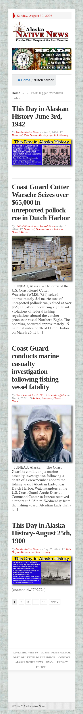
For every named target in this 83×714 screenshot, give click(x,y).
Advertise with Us (25, 652)
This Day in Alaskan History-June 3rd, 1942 (40, 116)
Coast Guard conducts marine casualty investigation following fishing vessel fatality (35, 367)
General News (44, 229)
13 (43, 602)
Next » (54, 602)
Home (25, 80)
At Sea (36, 398)
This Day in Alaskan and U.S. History (46, 135)
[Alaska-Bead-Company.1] (41, 58)
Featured (17, 135)
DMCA (50, 662)
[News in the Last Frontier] (41, 32)
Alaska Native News (33, 706)
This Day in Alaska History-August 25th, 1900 (41, 533)
